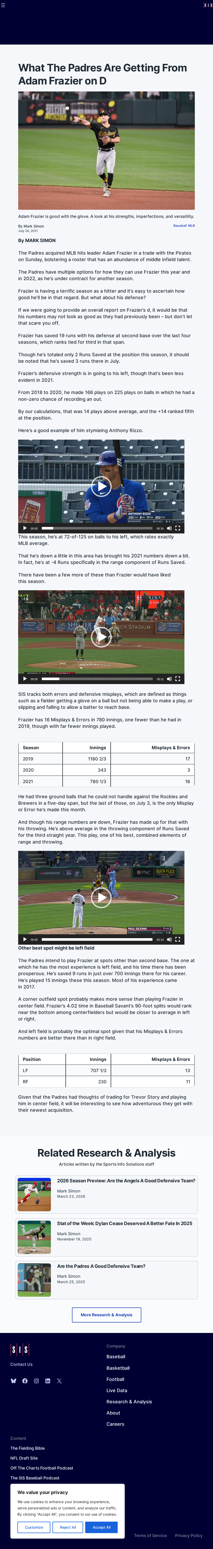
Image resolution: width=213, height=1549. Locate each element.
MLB (191, 226)
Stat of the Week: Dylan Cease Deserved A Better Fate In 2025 (124, 1223)
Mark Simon (34, 226)
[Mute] (169, 528)
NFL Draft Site (24, 1458)
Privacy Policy (189, 1535)
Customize (34, 1527)
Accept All (101, 1527)
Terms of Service (150, 1535)
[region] (67, 1511)
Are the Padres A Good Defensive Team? (101, 1266)
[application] (101, 486)
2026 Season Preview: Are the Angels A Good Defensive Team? (126, 1180)
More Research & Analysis (106, 1314)
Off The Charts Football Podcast (41, 1468)
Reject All (68, 1527)
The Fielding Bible (27, 1448)
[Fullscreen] (177, 528)
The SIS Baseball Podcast (34, 1478)
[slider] (97, 528)
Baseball (180, 226)
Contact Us (21, 1364)
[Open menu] (3, 5)
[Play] (25, 528)
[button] (101, 486)
